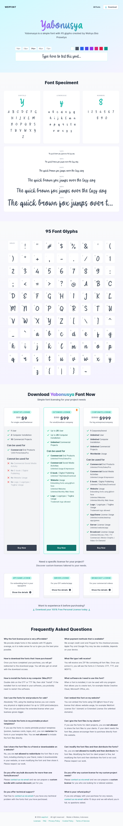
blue (82, 48)
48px (41, 48)
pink (96, 48)
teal (106, 48)
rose (101, 48)
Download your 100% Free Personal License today (61, 609)
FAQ (44, 821)
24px (26, 48)
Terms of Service (82, 821)
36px (33, 48)
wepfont (44, 817)
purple (91, 48)
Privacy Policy (54, 821)
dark (77, 48)
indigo (86, 48)
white (72, 48)
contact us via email (19, 779)
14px (18, 48)
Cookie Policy (67, 821)
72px (48, 48)
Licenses (37, 821)
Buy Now (22, 548)
